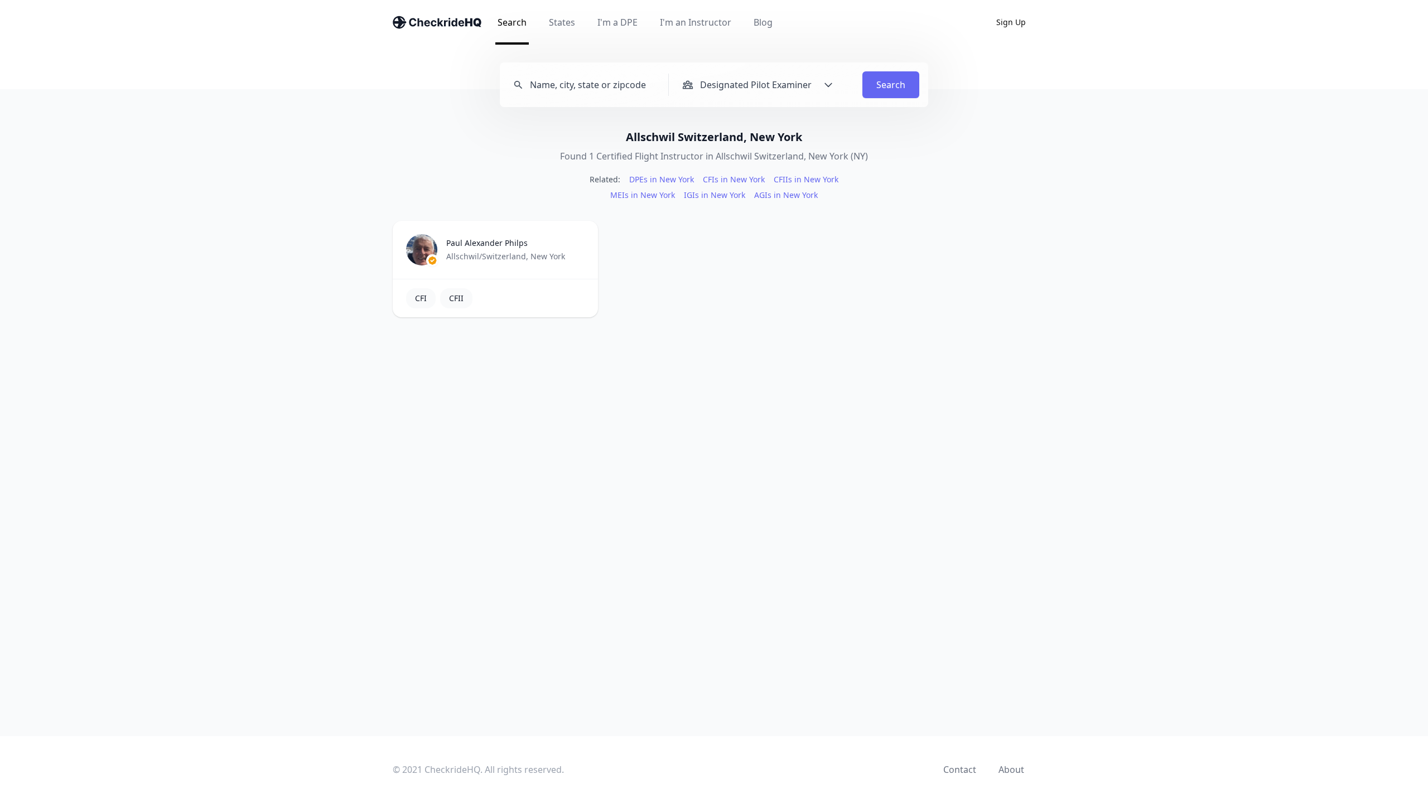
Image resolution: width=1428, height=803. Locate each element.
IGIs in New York (714, 195)
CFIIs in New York (806, 179)
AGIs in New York (786, 195)
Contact (959, 769)
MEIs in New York (642, 195)
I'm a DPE (617, 22)
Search (512, 22)
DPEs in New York (661, 179)
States (562, 22)
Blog (763, 22)
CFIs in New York (734, 179)
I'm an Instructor (695, 22)
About (1011, 769)
